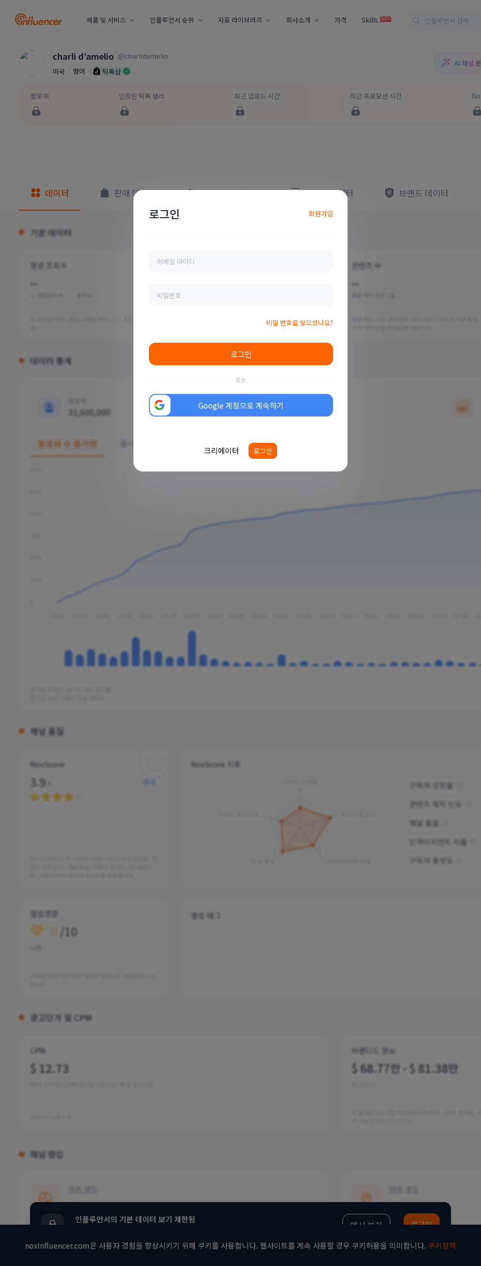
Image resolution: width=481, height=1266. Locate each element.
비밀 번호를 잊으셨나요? (299, 322)
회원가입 (321, 213)
